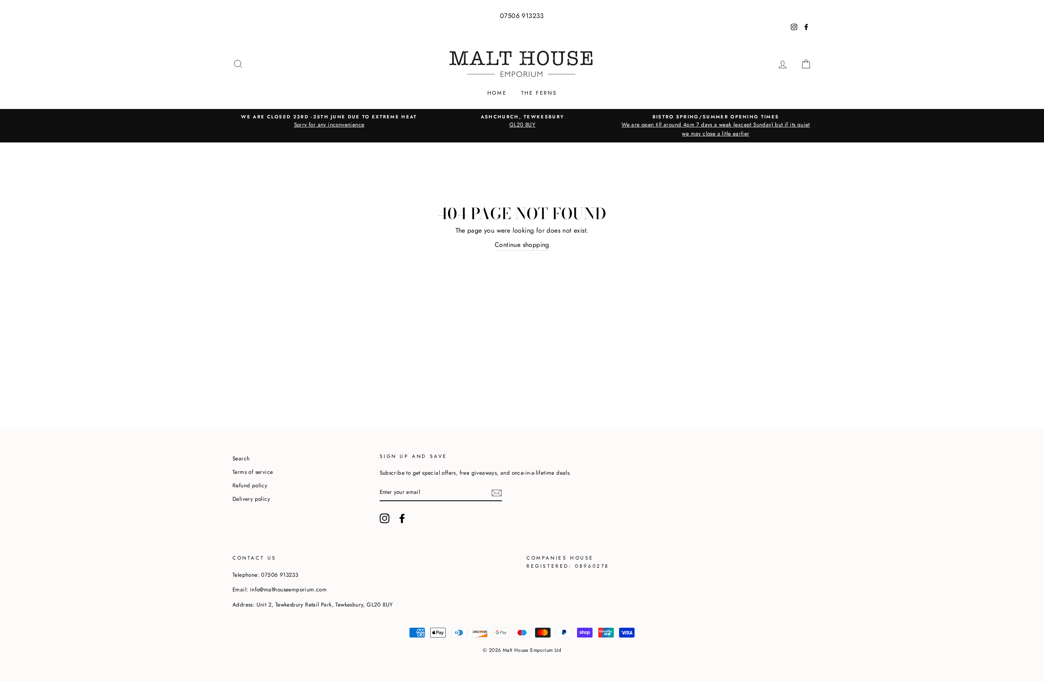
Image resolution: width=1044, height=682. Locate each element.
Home (497, 93)
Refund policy (249, 485)
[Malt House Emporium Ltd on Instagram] (384, 518)
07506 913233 (522, 15)
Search (241, 458)
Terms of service (252, 472)
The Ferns (539, 93)
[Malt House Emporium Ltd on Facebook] (402, 518)
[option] (329, 121)
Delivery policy (251, 499)
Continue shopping (522, 244)
